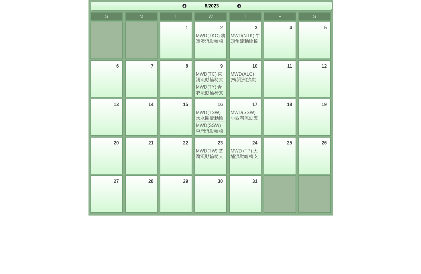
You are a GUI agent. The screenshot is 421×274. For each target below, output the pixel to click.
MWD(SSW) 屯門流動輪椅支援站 (209, 128)
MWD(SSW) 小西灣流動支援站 (244, 115)
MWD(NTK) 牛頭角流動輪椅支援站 (245, 38)
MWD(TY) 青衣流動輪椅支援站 (209, 90)
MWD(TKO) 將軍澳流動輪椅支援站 (210, 38)
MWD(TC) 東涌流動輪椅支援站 (209, 77)
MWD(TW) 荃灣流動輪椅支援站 (209, 153)
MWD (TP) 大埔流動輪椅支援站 (244, 153)
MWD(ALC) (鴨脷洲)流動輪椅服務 (243, 77)
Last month (184, 6)
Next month (239, 6)
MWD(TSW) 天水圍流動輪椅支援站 (209, 115)
